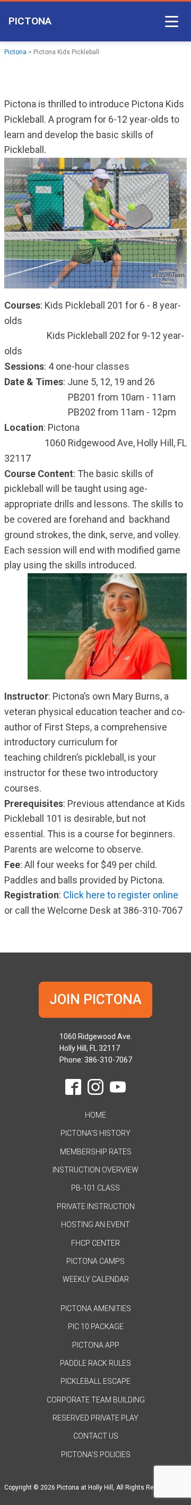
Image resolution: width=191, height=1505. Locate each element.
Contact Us (95, 1436)
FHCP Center (95, 1243)
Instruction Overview (95, 1170)
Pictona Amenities (95, 1308)
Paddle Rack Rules (95, 1363)
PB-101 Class (95, 1188)
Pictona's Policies (96, 1454)
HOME (95, 1115)
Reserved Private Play (95, 1418)
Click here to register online (120, 894)
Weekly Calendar (96, 1279)
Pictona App (95, 1345)
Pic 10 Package (96, 1326)
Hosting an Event (95, 1224)
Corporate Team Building (96, 1400)
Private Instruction (96, 1206)
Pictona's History (95, 1133)
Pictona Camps (95, 1261)
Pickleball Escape (95, 1381)
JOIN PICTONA (95, 999)
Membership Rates (96, 1151)
